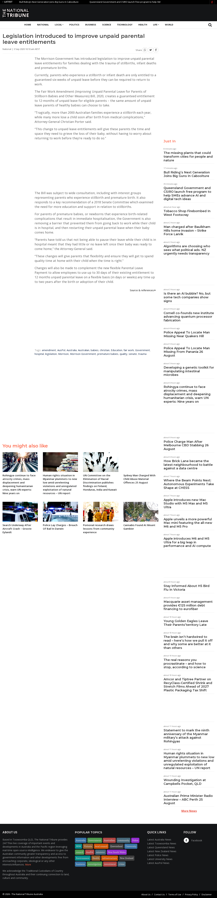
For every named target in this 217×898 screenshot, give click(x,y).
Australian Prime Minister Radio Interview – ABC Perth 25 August (188, 799)
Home (27, 24)
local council (101, 846)
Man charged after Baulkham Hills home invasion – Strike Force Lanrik (187, 230)
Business (90, 24)
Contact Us (159, 894)
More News (189, 811)
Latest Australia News (159, 839)
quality (123, 354)
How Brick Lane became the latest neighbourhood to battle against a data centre (188, 464)
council (79, 852)
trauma (142, 354)
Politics (74, 24)
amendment (49, 350)
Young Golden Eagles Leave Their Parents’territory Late (186, 623)
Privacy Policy (191, 894)
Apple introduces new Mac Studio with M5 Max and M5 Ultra (186, 503)
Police (135, 840)
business (80, 864)
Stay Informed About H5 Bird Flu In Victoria (187, 588)
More (28, 864)
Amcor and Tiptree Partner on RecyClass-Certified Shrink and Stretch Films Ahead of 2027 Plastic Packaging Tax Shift (188, 684)
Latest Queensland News (161, 847)
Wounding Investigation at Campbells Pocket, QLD (185, 782)
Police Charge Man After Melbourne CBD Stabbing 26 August (186, 445)
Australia (72, 350)
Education (116, 350)
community (123, 840)
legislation (51, 354)
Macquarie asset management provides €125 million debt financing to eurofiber (188, 605)
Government (142, 350)
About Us (145, 894)
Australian (83, 350)
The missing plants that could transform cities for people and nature (188, 156)
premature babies (107, 354)
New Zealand (126, 858)
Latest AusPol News (158, 863)
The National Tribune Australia (27, 894)
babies (94, 350)
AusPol (61, 350)
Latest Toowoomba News (161, 843)
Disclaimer (207, 894)
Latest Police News (157, 855)
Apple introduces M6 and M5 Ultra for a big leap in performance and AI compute (187, 542)
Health (142, 24)
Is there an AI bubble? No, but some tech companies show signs (187, 297)
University (130, 846)
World (169, 24)
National (43, 24)
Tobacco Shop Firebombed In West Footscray (187, 213)
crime (122, 864)
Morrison (63, 354)
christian (105, 350)
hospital (39, 354)
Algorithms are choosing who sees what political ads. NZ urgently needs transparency (187, 249)
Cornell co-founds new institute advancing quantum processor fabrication (189, 316)
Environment (83, 858)
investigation (94, 864)
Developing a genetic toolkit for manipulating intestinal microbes (189, 371)
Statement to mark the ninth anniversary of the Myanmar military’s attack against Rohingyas (186, 735)
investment (110, 864)
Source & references (142, 290)
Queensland (116, 846)
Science (106, 24)
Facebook (196, 840)
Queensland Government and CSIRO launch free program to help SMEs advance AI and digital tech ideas (130, 1)
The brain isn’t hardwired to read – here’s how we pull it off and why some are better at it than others (188, 642)
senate (133, 354)
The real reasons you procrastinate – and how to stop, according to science (185, 663)
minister (100, 852)
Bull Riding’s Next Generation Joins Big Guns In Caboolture (35, 1)
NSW (78, 846)
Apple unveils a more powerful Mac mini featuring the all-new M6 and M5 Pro (188, 522)
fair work (129, 350)
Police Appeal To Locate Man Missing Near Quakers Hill (187, 334)
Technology (124, 24)
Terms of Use (174, 894)
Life (155, 24)
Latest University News (159, 859)
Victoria (88, 846)
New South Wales (117, 852)
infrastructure (109, 858)
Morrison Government (83, 354)
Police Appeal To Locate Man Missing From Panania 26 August (187, 351)
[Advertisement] (152, 12)
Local (58, 24)
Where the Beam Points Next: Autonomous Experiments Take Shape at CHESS (189, 484)
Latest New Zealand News (161, 851)
